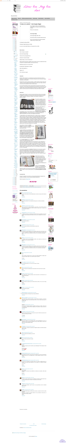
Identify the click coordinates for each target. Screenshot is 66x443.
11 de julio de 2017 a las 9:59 (28, 273)
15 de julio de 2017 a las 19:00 (29, 389)
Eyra (22, 252)
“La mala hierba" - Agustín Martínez (15, 69)
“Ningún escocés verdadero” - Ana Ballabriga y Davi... (16, 115)
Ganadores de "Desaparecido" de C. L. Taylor (16, 137)
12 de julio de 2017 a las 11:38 (29, 377)
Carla (22, 337)
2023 (14, 42)
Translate (51, 162)
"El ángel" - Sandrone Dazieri (15, 122)
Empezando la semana (16, 61)
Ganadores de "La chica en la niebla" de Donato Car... (16, 84)
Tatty (22, 267)
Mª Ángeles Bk (24, 212)
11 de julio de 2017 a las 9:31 (30, 262)
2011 (14, 183)
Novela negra (35, 18)
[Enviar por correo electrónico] (29, 185)
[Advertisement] (33, 416)
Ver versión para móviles (33, 425)
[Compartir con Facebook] (32, 185)
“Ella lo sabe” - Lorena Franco (16, 75)
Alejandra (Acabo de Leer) (26, 353)
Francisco (23, 383)
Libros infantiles (47, 18)
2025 (14, 40)
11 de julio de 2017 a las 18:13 (28, 337)
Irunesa (23, 273)
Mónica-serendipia (25, 297)
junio (15, 169)
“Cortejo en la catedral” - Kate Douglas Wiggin (16, 126)
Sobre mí (19, 18)
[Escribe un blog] (30, 185)
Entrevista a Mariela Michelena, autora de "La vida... (16, 89)
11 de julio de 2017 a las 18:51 (37, 343)
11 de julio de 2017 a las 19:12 (34, 353)
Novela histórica (40, 18)
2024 (14, 41)
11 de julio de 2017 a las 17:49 (28, 332)
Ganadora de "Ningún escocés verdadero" (16, 140)
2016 (14, 177)
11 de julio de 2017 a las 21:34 (34, 360)
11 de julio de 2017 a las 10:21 (28, 280)
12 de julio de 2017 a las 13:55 (29, 383)
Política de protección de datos (27, 18)
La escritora (52, 175)
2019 (14, 47)
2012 (14, 182)
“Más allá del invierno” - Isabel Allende (16, 99)
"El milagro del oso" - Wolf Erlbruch (15, 80)
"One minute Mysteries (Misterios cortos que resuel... (16, 133)
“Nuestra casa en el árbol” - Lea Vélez (16, 154)
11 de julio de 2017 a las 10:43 (29, 287)
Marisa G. (23, 377)
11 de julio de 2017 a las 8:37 (29, 199)
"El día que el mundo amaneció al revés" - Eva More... (16, 104)
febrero (15, 174)
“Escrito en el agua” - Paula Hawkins (16, 157)
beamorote (23, 311)
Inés (22, 192)
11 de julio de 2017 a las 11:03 (31, 292)
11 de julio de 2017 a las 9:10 (29, 237)
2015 (14, 178)
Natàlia (23, 280)
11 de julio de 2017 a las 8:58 (29, 205)
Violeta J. (23, 287)
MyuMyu (23, 389)
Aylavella (23, 199)
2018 (14, 48)
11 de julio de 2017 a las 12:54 (30, 319)
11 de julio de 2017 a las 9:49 (28, 267)
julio (14, 59)
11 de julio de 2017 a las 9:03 (30, 224)
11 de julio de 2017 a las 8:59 (31, 212)
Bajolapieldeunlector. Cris (26, 360)
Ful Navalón (24, 326)
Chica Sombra (24, 219)
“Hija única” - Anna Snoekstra (16, 72)
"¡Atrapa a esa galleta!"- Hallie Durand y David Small (15, 64)
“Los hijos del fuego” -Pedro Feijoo (16, 119)
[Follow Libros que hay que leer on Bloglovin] (52, 102)
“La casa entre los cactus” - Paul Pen (15, 161)
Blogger (36, 436)
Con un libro (24, 262)
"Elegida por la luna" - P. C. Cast (15, 97)
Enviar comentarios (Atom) (27, 427)
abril (14, 172)
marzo (15, 173)
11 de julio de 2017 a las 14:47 (30, 326)
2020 (14, 46)
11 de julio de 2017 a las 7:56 (27, 192)
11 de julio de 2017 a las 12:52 (29, 311)
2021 (14, 45)
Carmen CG (23, 224)
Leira (22, 332)
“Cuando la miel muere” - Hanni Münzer (15, 93)
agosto (15, 58)
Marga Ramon (24, 244)
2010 (14, 184)
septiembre (15, 56)
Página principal (14, 18)
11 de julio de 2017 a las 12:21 (32, 297)
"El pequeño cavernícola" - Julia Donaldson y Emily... (16, 110)
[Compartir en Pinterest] (33, 185)
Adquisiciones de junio (16, 166)
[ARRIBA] (62, 441)
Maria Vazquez (24, 319)
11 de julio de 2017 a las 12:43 (29, 304)
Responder (23, 227)
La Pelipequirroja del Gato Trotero (27, 343)
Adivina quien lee (24, 292)
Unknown (23, 205)
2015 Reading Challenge (15, 194)
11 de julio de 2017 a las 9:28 (27, 252)
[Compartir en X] (31, 185)
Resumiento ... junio (15, 168)
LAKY (50, 93)
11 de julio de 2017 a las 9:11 (30, 244)
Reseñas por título (14, 19)
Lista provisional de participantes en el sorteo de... (16, 145)
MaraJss (23, 237)
